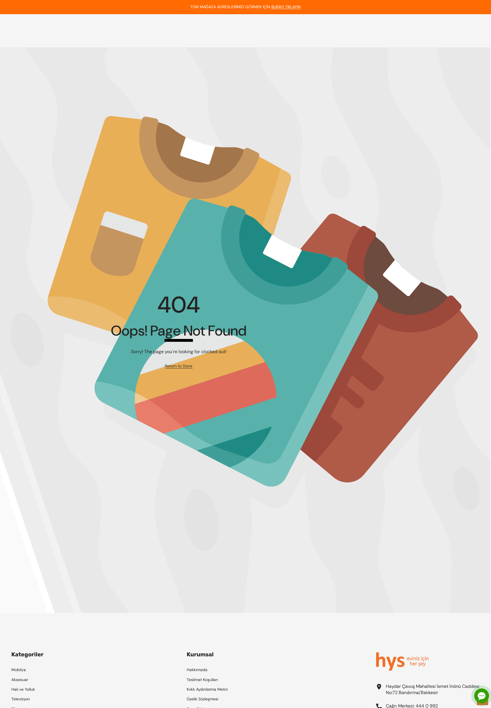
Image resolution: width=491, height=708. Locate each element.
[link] (178, 366)
